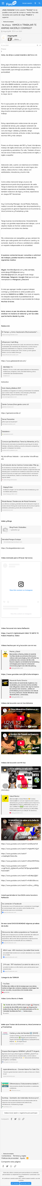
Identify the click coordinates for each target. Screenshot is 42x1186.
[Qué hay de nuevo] (35, 3)
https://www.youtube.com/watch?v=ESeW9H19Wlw (20, 861)
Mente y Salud (15, 651)
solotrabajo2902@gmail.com (12, 272)
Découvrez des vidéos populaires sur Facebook (20, 932)
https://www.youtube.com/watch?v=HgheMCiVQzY (20, 849)
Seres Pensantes (8, 419)
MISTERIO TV (8, 367)
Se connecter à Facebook (12, 904)
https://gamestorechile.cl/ (11, 413)
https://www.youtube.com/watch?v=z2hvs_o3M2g (20, 885)
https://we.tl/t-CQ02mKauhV (13, 633)
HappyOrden (8, 487)
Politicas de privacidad (10, 1158)
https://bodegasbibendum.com (12, 548)
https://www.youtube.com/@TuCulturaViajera (20, 674)
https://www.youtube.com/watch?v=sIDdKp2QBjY (19, 876)
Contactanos (6, 1156)
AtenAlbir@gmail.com (15, 270)
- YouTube (5, 984)
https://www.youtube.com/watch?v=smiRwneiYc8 (19, 844)
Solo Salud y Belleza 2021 (11, 388)
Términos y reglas (19, 1156)
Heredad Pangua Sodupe (11, 539)
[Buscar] (39, 3)
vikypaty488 (7, 31)
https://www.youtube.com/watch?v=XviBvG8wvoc (20, 880)
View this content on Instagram (21, 614)
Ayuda (22, 1158)
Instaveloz (5, 382)
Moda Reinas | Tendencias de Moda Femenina (19, 501)
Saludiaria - (6, 431)
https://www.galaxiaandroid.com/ (13, 361)
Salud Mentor (14, 796)
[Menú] (2, 3)
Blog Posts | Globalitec (18, 527)
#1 (40, 45)
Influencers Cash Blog (10, 342)
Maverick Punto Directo (18, 680)
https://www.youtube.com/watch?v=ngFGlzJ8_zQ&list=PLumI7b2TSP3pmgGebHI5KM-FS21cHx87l (20, 868)
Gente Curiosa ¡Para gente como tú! (15, 404)
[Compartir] (37, 45)
